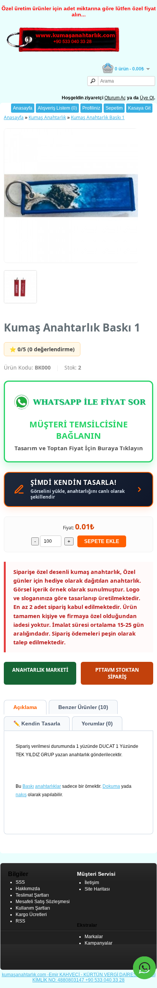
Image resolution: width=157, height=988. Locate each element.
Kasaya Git (139, 108)
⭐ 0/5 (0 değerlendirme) (42, 349)
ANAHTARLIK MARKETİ (40, 669)
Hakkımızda (28, 888)
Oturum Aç (115, 97)
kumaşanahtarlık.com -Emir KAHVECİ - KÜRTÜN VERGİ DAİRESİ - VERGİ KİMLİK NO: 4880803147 (78, 977)
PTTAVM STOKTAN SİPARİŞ (117, 673)
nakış (21, 794)
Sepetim (114, 108)
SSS (20, 882)
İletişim (92, 882)
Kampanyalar (98, 943)
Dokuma (111, 786)
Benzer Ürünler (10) (83, 707)
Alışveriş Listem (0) (57, 108)
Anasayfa (22, 108)
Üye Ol (147, 97)
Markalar (94, 936)
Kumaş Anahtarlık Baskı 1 (98, 117)
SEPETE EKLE (101, 541)
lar (58, 786)
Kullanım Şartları (33, 908)
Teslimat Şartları (32, 895)
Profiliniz (91, 108)
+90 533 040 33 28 (105, 980)
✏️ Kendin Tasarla (36, 723)
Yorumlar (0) (97, 723)
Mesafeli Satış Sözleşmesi (43, 901)
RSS (20, 921)
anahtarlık (45, 786)
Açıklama (25, 707)
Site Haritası (97, 889)
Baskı (28, 786)
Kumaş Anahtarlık (47, 117)
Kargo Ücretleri (31, 914)
